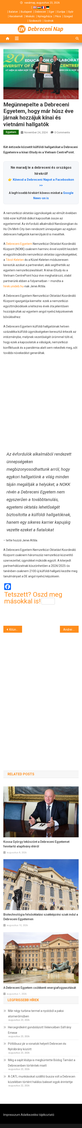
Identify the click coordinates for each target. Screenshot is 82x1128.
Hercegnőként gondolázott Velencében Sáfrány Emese (39, 1030)
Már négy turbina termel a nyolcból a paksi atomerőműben (36, 1013)
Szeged (68, 16)
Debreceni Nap (45, 29)
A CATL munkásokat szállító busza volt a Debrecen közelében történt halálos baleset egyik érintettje (41, 1079)
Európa (61, 11)
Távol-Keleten (15, 259)
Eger (51, 11)
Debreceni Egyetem (19, 243)
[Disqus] (41, 694)
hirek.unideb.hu (13, 286)
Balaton (13, 11)
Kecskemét (16, 16)
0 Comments (62, 132)
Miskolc (30, 16)
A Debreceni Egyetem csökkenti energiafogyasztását (39, 987)
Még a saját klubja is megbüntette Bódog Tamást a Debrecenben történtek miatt (41, 1062)
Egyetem (11, 132)
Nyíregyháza (45, 16)
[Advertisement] (41, 403)
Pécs (58, 16)
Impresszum (11, 1114)
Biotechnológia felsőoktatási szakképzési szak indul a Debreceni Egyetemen (40, 917)
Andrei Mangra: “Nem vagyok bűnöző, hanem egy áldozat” (71, 629)
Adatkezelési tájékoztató (37, 1114)
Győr (70, 11)
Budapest (26, 11)
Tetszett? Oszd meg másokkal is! (33, 597)
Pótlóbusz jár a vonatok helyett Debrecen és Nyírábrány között (37, 1046)
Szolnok (48, 20)
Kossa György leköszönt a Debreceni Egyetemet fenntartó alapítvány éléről (36, 844)
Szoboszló (35, 20)
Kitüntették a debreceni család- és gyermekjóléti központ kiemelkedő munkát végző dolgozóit (15, 629)
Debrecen (40, 11)
